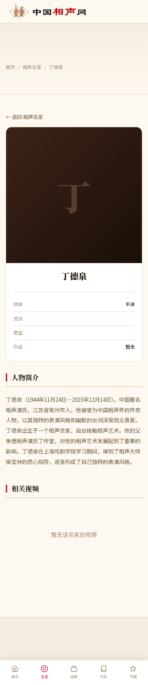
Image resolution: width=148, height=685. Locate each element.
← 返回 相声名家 (24, 116)
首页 (10, 67)
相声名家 (32, 67)
